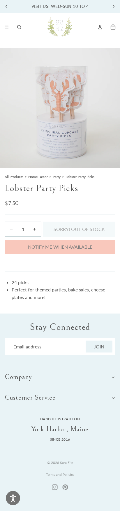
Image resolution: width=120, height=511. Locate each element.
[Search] (19, 27)
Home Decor (38, 177)
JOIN (99, 346)
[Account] (100, 27)
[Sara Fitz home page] (60, 27)
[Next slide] (113, 6)
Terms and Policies (60, 474)
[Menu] (6, 27)
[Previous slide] (6, 6)
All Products (14, 177)
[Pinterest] (65, 487)
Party (57, 177)
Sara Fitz (66, 462)
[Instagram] (54, 487)
